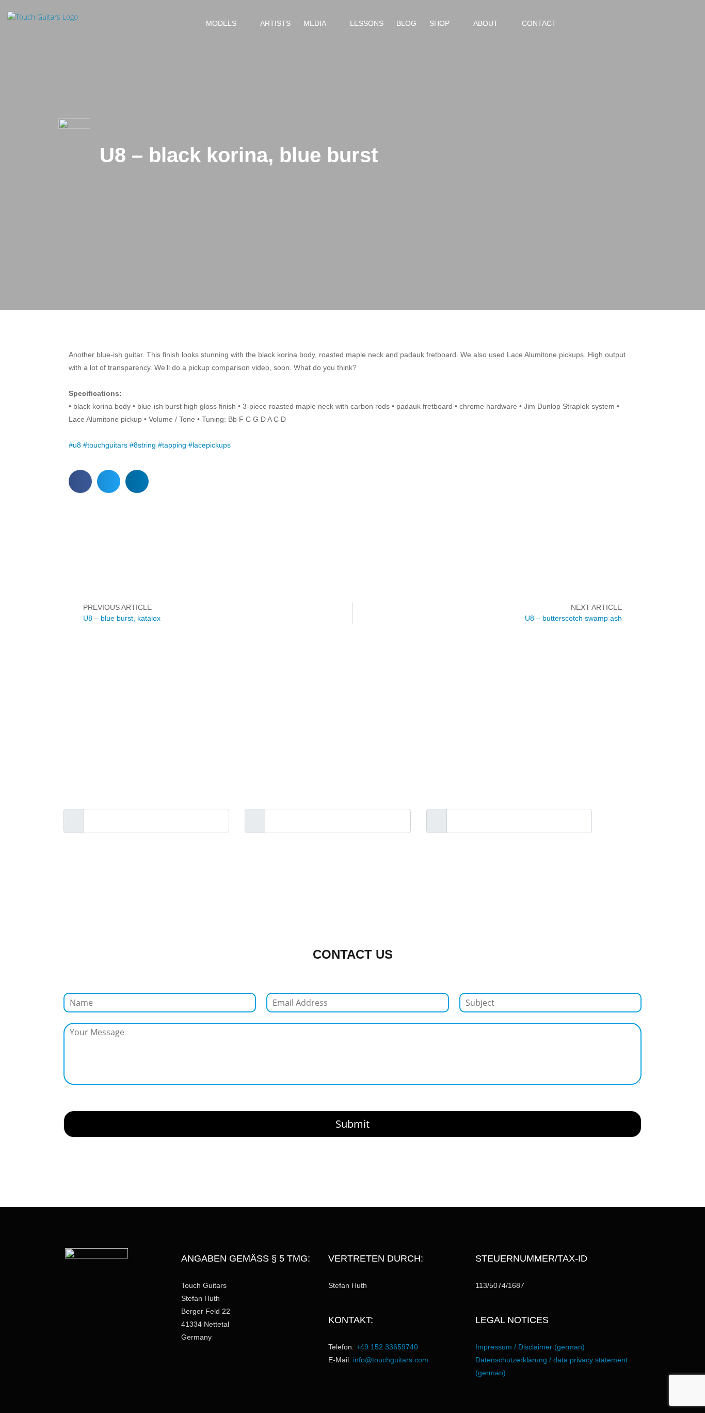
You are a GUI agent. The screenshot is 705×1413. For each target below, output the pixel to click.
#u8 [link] (75, 445)
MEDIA (314, 23)
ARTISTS (275, 23)
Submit (352, 1124)
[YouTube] (654, 23)
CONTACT (539, 23)
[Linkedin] (671, 23)
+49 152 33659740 (387, 1347)
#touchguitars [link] (105, 445)
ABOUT (485, 23)
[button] (587, 23)
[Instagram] (636, 23)
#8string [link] (143, 445)
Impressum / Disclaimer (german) (530, 1347)
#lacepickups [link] (209, 445)
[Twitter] (689, 23)
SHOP (439, 23)
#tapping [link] (172, 445)
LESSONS (366, 23)
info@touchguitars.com (390, 1360)
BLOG (406, 23)
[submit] (624, 821)
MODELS (221, 23)
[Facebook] (619, 23)
